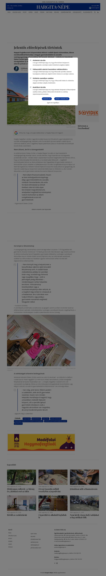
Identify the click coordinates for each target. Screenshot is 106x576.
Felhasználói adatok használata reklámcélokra (50, 69)
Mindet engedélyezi (61, 99)
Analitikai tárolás (39, 87)
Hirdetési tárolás (39, 60)
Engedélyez (47, 99)
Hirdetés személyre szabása (43, 78)
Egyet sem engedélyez (53, 102)
